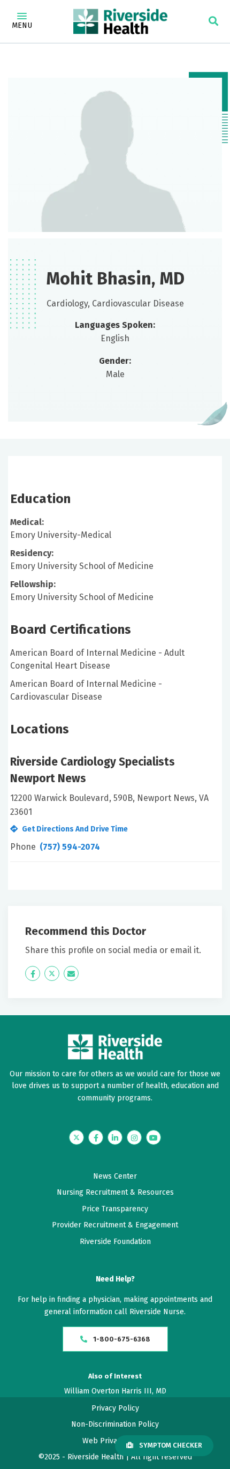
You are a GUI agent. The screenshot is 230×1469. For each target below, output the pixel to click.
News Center (115, 1176)
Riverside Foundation (115, 1241)
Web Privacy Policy (115, 1440)
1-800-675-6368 (120, 1339)
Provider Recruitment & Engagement (115, 1225)
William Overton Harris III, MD (115, 1391)
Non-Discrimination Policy (115, 1424)
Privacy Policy (115, 1408)
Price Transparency (115, 1208)
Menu (22, 25)
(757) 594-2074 (70, 847)
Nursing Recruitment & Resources (115, 1192)
